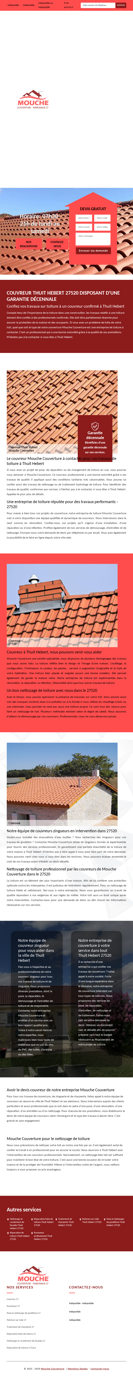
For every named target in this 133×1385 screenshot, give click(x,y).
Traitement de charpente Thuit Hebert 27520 (66, 1222)
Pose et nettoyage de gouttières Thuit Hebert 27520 (116, 1222)
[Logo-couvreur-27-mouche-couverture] (33, 99)
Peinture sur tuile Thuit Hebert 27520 (91, 1221)
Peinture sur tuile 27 (94, 88)
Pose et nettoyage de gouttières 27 (102, 66)
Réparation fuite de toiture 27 (99, 132)
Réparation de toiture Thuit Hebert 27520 (20, 1236)
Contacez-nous (57, 244)
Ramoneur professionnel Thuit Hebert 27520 (43, 1236)
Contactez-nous (100, 1369)
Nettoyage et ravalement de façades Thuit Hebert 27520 (17, 1224)
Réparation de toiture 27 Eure (99, 177)
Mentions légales (78, 1369)
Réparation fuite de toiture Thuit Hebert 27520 (44, 1222)
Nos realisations (28, 244)
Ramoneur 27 (91, 44)
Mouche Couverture (52, 1369)
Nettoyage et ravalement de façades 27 (104, 154)
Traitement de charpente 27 (98, 110)
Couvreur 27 (90, 21)
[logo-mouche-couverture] (33, 1275)
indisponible (13, 5)
